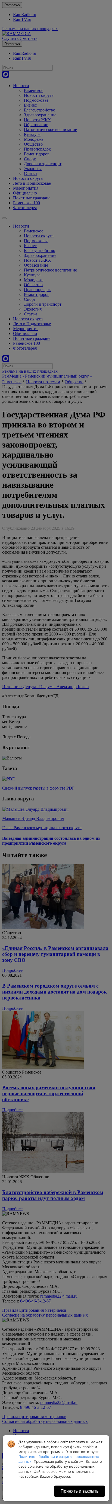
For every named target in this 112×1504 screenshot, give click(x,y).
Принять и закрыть (79, 1491)
